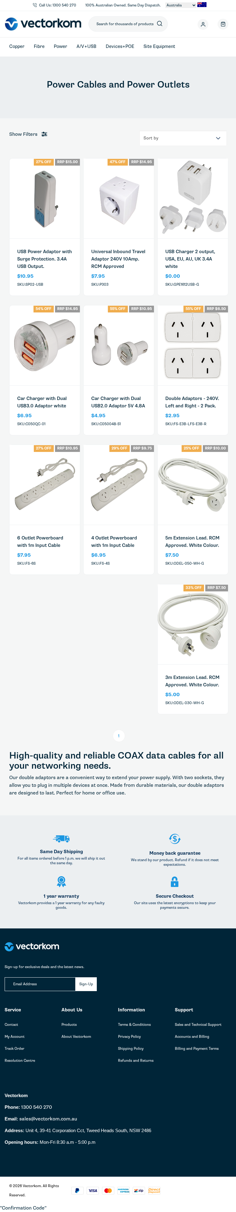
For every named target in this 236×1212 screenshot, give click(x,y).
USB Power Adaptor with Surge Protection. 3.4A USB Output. (44, 259)
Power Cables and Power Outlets (125, 72)
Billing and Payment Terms (197, 1048)
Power (60, 46)
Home (88, 72)
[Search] (159, 23)
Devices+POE (120, 46)
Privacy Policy (129, 1036)
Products (69, 1024)
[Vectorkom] (43, 23)
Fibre (39, 46)
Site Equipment (159, 46)
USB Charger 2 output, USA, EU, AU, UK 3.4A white (190, 259)
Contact (11, 1024)
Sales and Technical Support (198, 1024)
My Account (15, 1036)
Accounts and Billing (192, 1036)
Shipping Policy (131, 1048)
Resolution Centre (20, 1060)
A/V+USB (86, 46)
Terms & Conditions (134, 1024)
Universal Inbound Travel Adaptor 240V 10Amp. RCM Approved (118, 259)
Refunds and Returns (136, 1060)
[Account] (204, 24)
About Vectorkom (76, 1036)
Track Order (14, 1048)
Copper (17, 46)
